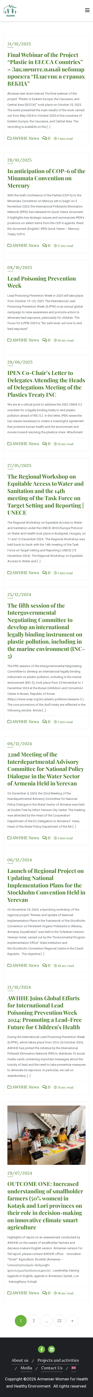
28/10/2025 (19, 160)
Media (26, 1367)
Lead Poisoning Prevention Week (41, 282)
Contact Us (51, 1367)
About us (20, 1360)
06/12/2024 (19, 743)
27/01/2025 (19, 465)
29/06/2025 (19, 362)
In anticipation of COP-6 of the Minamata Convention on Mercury (46, 178)
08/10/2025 (19, 267)
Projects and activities (58, 1360)
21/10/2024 (19, 987)
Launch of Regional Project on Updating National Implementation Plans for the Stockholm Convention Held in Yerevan (46, 885)
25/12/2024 (19, 594)
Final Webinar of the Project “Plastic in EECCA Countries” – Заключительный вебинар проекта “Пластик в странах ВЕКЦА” (46, 69)
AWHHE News (25, 138)
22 (59, 1320)
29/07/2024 (19, 1173)
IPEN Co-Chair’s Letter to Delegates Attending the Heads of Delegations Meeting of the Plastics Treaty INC (46, 383)
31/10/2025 (19, 43)
